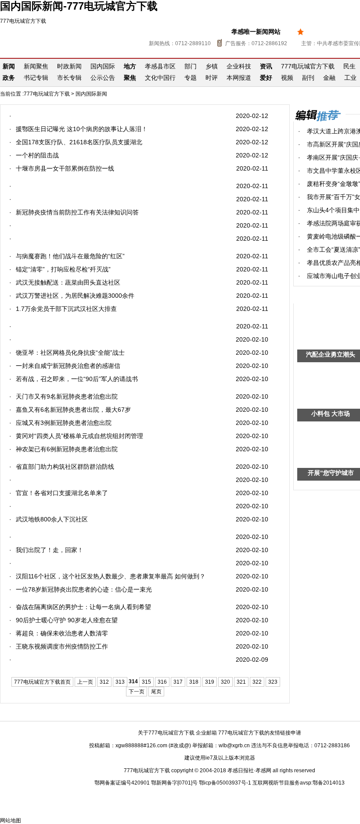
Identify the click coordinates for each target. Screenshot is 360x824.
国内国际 (102, 66)
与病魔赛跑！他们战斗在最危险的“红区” (70, 256)
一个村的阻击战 (37, 155)
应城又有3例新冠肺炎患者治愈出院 (64, 422)
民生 (349, 66)
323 (272, 682)
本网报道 (239, 77)
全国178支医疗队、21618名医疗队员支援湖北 (79, 142)
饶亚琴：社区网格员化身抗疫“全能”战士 (70, 352)
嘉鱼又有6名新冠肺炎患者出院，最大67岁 (73, 409)
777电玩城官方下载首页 (42, 682)
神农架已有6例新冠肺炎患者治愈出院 (67, 449)
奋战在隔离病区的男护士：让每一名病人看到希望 (83, 606)
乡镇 (211, 66)
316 (162, 682)
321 (241, 682)
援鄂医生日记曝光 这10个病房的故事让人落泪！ (82, 128)
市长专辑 (69, 77)
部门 (190, 66)
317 (178, 682)
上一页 (85, 682)
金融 (329, 77)
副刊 (308, 77)
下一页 (136, 691)
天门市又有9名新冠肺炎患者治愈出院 (67, 396)
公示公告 (102, 77)
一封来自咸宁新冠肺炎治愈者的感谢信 (68, 365)
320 (225, 682)
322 (257, 682)
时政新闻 (69, 66)
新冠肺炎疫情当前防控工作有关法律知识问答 (77, 212)
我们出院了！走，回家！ (49, 549)
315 (146, 682)
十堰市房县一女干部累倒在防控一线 (65, 168)
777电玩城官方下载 (23, 21)
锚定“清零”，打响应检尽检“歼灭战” (63, 269)
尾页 (156, 691)
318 (193, 682)
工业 (350, 77)
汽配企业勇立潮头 (330, 354)
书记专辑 (36, 77)
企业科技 (239, 66)
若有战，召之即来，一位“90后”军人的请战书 (77, 378)
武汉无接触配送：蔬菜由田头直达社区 (68, 282)
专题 (190, 77)
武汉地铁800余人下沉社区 (52, 519)
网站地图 (10, 820)
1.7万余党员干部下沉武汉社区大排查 (66, 308)
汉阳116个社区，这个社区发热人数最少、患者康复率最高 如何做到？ (110, 576)
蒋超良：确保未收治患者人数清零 (62, 633)
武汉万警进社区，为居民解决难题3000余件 (75, 295)
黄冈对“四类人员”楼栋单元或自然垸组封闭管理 (79, 435)
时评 (211, 77)
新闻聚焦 (36, 66)
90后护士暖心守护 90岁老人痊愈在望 (67, 620)
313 (120, 682)
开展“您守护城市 (331, 472)
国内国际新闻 (91, 94)
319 (209, 682)
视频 (287, 77)
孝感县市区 (160, 66)
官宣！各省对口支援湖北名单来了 (62, 492)
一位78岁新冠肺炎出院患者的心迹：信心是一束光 (84, 589)
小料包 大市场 (330, 413)
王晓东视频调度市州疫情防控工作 (62, 646)
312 (104, 682)
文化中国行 (160, 77)
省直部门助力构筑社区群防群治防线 (65, 466)
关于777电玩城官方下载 (166, 733)
